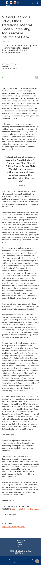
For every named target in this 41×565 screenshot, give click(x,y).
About (20, 544)
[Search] (38, 3)
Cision (23, 562)
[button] (20, 77)
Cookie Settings (29, 559)
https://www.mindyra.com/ (13, 527)
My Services (19, 547)
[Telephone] (33, 3)
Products (20, 542)
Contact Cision (20, 540)
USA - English (6, 42)
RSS (21, 559)
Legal (9, 559)
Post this (22, 185)
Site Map (15, 559)
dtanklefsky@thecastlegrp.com (25, 509)
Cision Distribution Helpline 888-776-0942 (21, 552)
